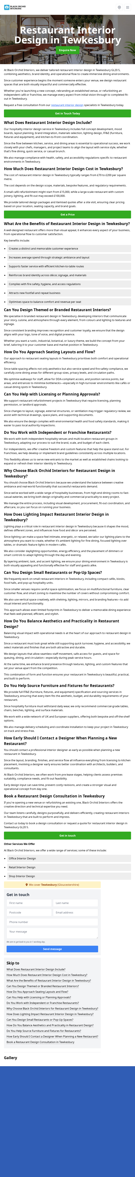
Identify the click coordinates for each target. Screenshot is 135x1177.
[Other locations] (119, 7)
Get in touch (67, 835)
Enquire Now (67, 50)
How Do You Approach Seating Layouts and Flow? (37, 992)
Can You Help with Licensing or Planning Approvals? (39, 997)
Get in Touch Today (67, 113)
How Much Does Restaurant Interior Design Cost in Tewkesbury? (47, 975)
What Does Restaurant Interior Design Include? (36, 969)
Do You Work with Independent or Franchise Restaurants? (43, 1003)
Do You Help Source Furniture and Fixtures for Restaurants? (44, 1031)
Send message (52, 949)
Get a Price (68, 214)
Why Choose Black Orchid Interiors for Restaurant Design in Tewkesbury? (52, 1008)
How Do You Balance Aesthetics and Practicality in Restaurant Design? (50, 1025)
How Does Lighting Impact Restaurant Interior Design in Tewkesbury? (50, 1014)
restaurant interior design (67, 105)
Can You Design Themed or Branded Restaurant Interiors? (43, 986)
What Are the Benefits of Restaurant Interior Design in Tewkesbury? (49, 980)
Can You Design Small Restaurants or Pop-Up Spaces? (40, 1019)
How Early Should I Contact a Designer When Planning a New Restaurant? (52, 1036)
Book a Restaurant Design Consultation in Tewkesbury (40, 1042)
